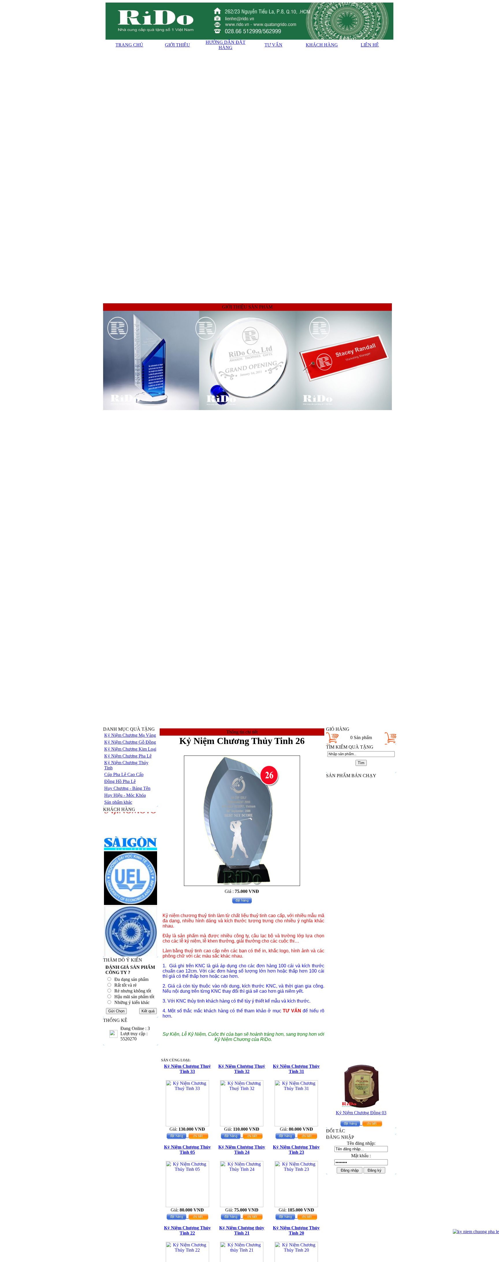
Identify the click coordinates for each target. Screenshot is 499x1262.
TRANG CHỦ (129, 44)
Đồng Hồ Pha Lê (120, 781)
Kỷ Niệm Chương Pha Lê (128, 756)
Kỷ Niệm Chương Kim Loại (130, 749)
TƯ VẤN (273, 44)
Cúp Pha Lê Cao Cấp (124, 774)
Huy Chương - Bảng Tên (127, 788)
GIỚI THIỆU (177, 44)
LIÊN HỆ (370, 44)
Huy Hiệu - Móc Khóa (125, 795)
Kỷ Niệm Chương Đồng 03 (361, 1101)
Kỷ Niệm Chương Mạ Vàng (130, 735)
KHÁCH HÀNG (322, 44)
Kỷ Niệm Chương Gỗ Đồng (130, 742)
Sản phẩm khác (118, 802)
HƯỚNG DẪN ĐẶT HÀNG (225, 45)
